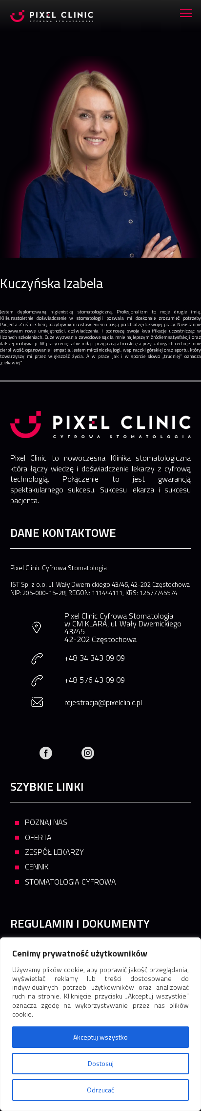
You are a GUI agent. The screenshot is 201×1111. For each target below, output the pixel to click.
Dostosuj (101, 1063)
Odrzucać (100, 1090)
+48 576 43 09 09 (94, 680)
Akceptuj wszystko (100, 1037)
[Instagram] (88, 753)
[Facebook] (46, 753)
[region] (100, 1024)
